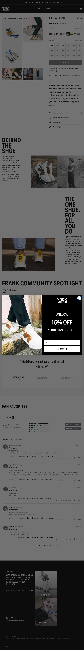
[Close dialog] (79, 298)
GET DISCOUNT (62, 349)
